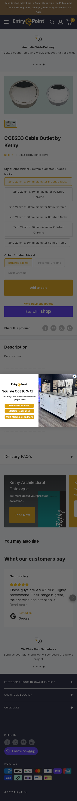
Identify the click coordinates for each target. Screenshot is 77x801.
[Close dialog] (74, 376)
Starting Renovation (19, 411)
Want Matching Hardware (19, 417)
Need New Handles (19, 405)
